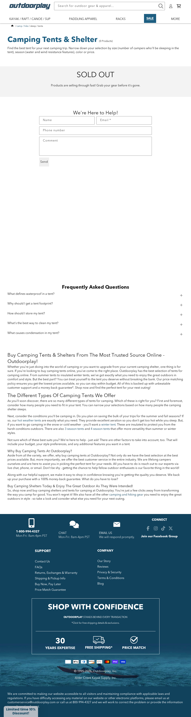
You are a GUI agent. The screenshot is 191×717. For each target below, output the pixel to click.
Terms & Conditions (110, 578)
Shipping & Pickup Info (50, 578)
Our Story (104, 561)
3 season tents (74, 429)
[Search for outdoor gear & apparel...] (161, 6)
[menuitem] (31, 21)
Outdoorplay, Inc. (105, 671)
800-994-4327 (82, 702)
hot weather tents (29, 420)
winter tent (108, 425)
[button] (179, 6)
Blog (100, 584)
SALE (150, 18)
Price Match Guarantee (50, 590)
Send (44, 162)
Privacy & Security (109, 572)
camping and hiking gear (126, 495)
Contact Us (42, 561)
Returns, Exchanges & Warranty (56, 573)
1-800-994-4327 (27, 531)
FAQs (38, 567)
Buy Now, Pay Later (48, 584)
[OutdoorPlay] (12, 26)
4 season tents (100, 429)
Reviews (102, 567)
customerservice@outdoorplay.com (31, 702)
